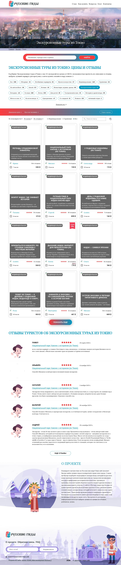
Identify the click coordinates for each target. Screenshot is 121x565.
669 (109, 314)
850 (38, 314)
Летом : (42, 93)
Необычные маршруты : (44, 82)
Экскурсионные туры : (89, 87)
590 (38, 167)
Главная (11, 49)
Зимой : (32, 87)
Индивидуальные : (87, 82)
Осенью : (28, 93)
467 (73, 314)
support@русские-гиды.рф (18, 557)
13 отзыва (37, 261)
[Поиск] (84, 119)
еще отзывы (60, 453)
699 (73, 216)
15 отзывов (72, 311)
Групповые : (104, 82)
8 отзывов (72, 163)
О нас (74, 4)
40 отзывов (72, 212)
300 (38, 265)
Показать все (60, 104)
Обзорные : (26, 82)
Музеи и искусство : (66, 82)
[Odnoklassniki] (93, 545)
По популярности (15, 119)
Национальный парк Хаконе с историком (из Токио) (55, 345)
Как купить (83, 4)
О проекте (11, 542)
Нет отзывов (35, 163)
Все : (13, 82)
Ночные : (45, 87)
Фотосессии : (15, 98)
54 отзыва (36, 212)
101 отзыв (108, 163)
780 (109, 265)
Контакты (107, 4)
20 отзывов (72, 261)
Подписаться (48, 549)
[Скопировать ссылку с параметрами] (110, 119)
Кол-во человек (31, 112)
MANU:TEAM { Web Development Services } (36, 560)
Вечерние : (15, 93)
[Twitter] (88, 545)
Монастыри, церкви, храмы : (65, 87)
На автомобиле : (17, 87)
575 (38, 216)
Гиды (106, 112)
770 (109, 167)
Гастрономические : (73, 93)
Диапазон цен (14, 112)
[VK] (99, 545)
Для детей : (55, 93)
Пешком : (79, 98)
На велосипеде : (31, 98)
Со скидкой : (65, 98)
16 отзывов (107, 261)
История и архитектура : (95, 93)
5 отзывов (107, 212)
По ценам (27, 119)
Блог (100, 4)
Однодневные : (48, 98)
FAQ (38, 542)
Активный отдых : (95, 98)
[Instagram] (105, 545)
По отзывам (38, 119)
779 (73, 265)
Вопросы (92, 4)
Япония (18, 49)
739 (73, 167)
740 (109, 216)
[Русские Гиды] (23, 4)
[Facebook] (82, 545)
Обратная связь (26, 542)
